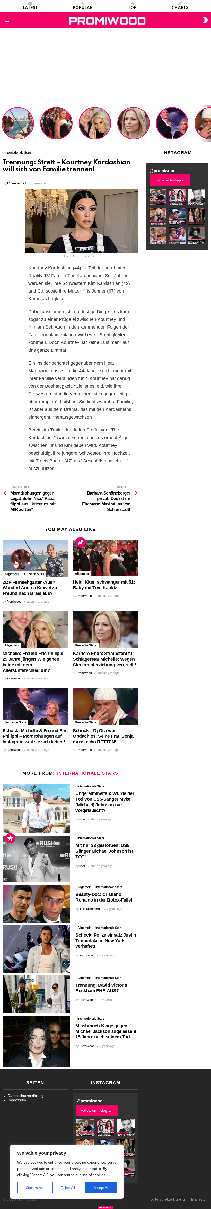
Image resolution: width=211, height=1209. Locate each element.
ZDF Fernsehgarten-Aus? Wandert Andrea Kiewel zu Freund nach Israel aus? (17, 125)
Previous (2, 123)
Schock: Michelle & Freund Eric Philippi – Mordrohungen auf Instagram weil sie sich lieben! (172, 123)
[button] (158, 197)
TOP (132, 8)
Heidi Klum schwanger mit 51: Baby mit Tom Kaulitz (56, 129)
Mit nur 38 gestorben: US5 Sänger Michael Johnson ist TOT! (104, 851)
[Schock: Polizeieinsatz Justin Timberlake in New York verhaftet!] (36, 949)
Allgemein (12, 574)
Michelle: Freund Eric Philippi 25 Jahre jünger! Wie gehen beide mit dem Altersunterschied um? (95, 123)
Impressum (17, 1100)
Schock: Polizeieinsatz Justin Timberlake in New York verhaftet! (105, 940)
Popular (83, 8)
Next (208, 123)
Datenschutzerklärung (25, 1095)
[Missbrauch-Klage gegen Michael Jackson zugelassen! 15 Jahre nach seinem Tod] (36, 1041)
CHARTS (180, 8)
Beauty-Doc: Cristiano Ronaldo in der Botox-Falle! (103, 897)
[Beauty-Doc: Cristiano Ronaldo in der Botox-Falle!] (36, 904)
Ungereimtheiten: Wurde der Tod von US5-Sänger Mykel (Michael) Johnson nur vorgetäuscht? (104, 802)
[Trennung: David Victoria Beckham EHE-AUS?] (36, 994)
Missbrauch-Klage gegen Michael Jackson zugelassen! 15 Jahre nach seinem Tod (105, 1031)
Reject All (68, 1188)
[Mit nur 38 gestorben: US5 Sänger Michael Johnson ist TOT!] (36, 859)
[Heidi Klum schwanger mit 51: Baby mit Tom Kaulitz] (105, 558)
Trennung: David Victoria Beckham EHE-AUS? (101, 988)
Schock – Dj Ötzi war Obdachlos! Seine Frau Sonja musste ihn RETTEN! (103, 736)
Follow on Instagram (170, 180)
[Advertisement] (105, 67)
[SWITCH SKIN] (205, 20)
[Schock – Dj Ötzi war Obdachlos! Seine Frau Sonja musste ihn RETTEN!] (105, 706)
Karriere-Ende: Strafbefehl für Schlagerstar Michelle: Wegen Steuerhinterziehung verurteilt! (134, 125)
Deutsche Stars (33, 574)
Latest (30, 8)
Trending (80, 542)
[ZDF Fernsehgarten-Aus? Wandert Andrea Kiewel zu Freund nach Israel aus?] (35, 558)
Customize (34, 1188)
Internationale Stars (87, 773)
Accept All (101, 1188)
